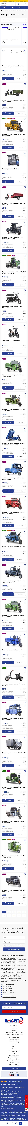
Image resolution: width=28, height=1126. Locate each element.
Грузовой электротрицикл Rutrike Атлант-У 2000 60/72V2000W (13, 581)
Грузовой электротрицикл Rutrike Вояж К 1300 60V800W (13, 410)
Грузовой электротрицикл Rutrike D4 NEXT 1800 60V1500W (13, 100)
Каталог (19, 7)
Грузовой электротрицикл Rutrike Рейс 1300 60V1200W (13, 719)
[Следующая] (19, 915)
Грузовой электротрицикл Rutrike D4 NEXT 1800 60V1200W (13, 135)
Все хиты (25, 24)
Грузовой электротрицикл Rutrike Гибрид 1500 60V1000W (13, 787)
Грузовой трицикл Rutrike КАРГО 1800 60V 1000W (13, 753)
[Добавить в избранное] (25, 50)
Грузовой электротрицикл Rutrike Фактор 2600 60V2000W (13, 478)
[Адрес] (12, 4)
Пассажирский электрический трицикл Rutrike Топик (13, 306)
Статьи (14, 1044)
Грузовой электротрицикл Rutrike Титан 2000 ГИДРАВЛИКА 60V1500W (13, 444)
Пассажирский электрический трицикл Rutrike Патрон (13, 66)
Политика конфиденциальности (14, 1034)
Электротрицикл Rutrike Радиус (11, 340)
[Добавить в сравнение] (25, 53)
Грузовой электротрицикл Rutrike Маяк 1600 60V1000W (13, 375)
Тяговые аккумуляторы (9, 993)
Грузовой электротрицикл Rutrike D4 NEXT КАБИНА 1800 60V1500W (13, 272)
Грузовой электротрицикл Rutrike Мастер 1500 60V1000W (13, 822)
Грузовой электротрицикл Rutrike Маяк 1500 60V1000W (13, 616)
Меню (4, 7)
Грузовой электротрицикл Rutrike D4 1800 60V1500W (13, 203)
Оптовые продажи (14, 1056)
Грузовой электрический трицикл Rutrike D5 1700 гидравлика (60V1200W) (13, 650)
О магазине (14, 1030)
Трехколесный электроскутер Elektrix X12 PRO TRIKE (13, 684)
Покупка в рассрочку (14, 1058)
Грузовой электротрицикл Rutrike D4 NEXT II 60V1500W (13, 890)
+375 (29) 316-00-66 (14, 1065)
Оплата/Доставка (14, 1040)
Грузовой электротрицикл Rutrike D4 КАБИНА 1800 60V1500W (12, 238)
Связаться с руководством (7, 1108)
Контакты (14, 1028)
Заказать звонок (14, 1068)
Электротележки (7, 990)
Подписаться (14, 1012)
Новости (13, 1046)
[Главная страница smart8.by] (5, 4)
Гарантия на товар (14, 1042)
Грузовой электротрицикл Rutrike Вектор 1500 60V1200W (13, 547)
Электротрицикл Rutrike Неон (10, 168)
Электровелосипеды (8, 984)
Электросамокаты (7, 995)
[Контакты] (19, 4)
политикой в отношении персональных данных (14, 945)
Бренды (14, 1048)
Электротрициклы (7, 988)
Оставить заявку (14, 949)
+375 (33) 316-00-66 (14, 1062)
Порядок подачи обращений (14, 1060)
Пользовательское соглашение (14, 1032)
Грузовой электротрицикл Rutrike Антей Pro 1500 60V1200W (13, 513)
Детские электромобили (9, 997)
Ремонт (14, 1053)
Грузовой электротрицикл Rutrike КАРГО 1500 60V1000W (13, 856)
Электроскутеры (7, 986)
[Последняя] (24, 915)
